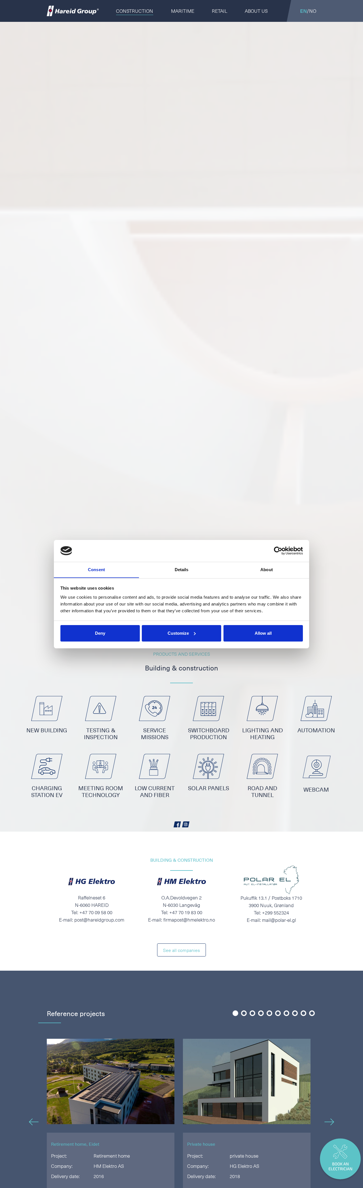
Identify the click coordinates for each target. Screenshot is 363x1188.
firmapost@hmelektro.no (189, 919)
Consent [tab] (96, 569)
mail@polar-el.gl (279, 920)
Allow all (263, 633)
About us (256, 10)
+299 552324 (275, 912)
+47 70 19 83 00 (185, 912)
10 (311, 1014)
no (312, 10)
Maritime (182, 10)
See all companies (181, 950)
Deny (100, 633)
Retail (219, 10)
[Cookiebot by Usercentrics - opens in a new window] (278, 550)
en (303, 10)
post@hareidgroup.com (99, 919)
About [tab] (266, 569)
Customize (178, 633)
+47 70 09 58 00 (95, 912)
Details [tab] (182, 569)
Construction (134, 10)
